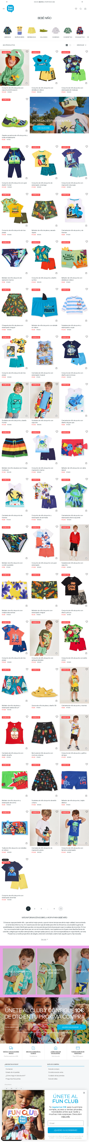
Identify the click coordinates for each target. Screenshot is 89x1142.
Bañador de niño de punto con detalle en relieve (44, 326)
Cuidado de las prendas (56, 1075)
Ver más (43, 939)
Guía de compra (53, 1069)
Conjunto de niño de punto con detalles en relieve (42, 89)
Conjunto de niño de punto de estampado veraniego (42, 184)
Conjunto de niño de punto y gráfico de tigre (74, 754)
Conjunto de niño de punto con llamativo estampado (72, 849)
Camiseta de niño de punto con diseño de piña (12, 754)
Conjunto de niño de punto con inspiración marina (42, 469)
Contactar (9, 1069)
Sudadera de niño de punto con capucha (42, 421)
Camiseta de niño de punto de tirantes (12, 516)
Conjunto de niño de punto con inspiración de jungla (72, 184)
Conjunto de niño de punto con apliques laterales (42, 659)
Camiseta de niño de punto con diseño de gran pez (72, 421)
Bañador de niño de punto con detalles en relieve (72, 279)
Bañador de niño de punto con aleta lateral (74, 469)
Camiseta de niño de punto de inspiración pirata (42, 849)
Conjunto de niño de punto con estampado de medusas (72, 89)
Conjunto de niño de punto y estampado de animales (41, 516)
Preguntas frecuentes (13, 1079)
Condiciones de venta (55, 1072)
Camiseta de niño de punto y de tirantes (72, 231)
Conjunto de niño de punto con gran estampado (44, 564)
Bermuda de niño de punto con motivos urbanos (42, 754)
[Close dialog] (84, 1093)
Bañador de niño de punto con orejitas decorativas (12, 611)
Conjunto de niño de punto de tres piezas (13, 231)
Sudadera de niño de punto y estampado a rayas (71, 326)
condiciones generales (65, 1032)
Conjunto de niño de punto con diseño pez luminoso (72, 374)
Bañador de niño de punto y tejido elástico (73, 801)
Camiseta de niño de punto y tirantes (74, 705)
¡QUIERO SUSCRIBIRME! (65, 1130)
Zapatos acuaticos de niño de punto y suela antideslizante (14, 136)
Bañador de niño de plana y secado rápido (43, 231)
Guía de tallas (52, 1079)
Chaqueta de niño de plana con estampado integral (12, 326)
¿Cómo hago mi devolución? (15, 1075)
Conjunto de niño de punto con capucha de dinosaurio (12, 89)
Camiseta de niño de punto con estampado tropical (42, 374)
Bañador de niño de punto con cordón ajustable (12, 564)
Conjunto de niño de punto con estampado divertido (12, 896)
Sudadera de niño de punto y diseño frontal (14, 421)
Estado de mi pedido (13, 1072)
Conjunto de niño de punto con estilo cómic (74, 659)
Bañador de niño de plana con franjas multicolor (14, 469)
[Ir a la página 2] (60, 908)
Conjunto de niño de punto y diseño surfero (44, 279)
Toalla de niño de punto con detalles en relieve (14, 849)
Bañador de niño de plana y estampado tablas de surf (11, 706)
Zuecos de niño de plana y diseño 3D (44, 705)
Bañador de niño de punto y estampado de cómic (11, 801)
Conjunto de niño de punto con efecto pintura (72, 611)
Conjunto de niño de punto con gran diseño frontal (14, 184)
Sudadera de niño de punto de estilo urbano (44, 801)
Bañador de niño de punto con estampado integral (42, 611)
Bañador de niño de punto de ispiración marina (12, 279)
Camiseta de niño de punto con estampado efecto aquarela (72, 516)
